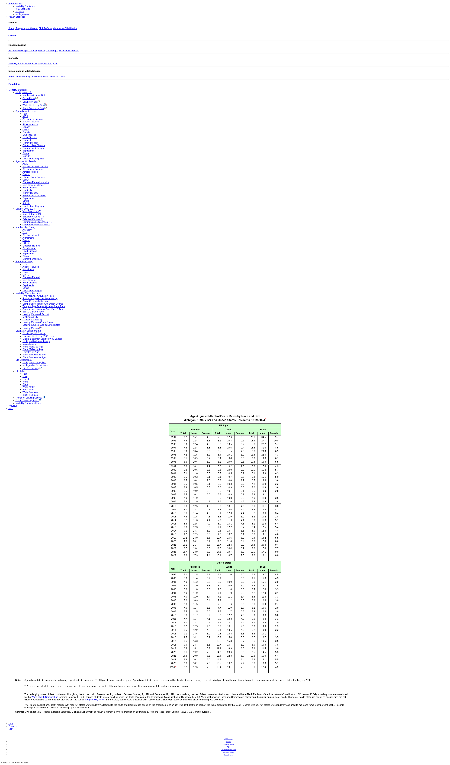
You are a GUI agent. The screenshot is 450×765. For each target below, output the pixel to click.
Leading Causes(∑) (32, 319)
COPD (25, 243)
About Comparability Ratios (36, 301)
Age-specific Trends (25, 161)
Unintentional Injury (32, 259)
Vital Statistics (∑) (31, 211)
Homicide (27, 140)
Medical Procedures (69, 50)
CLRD (25, 129)
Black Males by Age (32, 349)
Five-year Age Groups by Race (38, 296)
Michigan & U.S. (23, 92)
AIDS (25, 116)
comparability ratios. (95, 699)
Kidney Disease (30, 142)
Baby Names (15, 76)
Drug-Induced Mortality (34, 185)
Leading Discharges (48, 50)
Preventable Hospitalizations (22, 50)
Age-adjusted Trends (26, 111)
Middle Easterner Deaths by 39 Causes (42, 338)
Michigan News (228, 752)
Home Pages (15, 3)
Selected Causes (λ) (32, 219)
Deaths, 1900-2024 (25, 208)
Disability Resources (228, 750)
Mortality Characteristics (27, 293)
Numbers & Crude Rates (34, 95)
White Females (30, 392)
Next (10, 408)
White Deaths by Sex (33, 105)
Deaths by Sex (30, 101)
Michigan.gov (22, 14)
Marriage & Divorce (32, 76)
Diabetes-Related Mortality (35, 182)
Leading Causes (30, 328)
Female (26, 379)
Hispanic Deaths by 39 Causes (38, 336)
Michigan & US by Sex (34, 362)
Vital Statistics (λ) (31, 214)
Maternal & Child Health (65, 28)
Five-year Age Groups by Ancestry (39, 298)
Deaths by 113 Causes (34, 333)
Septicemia (28, 150)
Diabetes (26, 132)
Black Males (28, 389)
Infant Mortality (36, 63)
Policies (228, 742)
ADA (228, 747)
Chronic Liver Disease (33, 145)
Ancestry (27, 230)
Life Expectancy (23, 360)
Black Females (30, 395)
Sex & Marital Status (33, 311)
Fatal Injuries (50, 63)
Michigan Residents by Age (36, 341)
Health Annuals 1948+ (54, 76)
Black (25, 384)
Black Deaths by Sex (33, 108)
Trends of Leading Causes (29, 397)
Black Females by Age (34, 357)
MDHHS (19, 11)
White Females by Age (34, 354)
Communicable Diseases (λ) (36, 224)
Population (14, 84)
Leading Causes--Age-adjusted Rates (41, 325)
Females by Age (30, 352)
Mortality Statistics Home (28, 403)
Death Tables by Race (27, 400)
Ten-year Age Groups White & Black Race (43, 306)
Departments (228, 755)
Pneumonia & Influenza (34, 148)
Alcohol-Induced (30, 235)
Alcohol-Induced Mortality (35, 166)
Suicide (26, 156)
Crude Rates (28, 98)
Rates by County (24, 261)
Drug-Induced (29, 135)
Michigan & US (30, 317)
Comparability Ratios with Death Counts (42, 303)
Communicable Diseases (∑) (37, 222)
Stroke (25, 153)
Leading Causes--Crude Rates (37, 322)
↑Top (10, 723)
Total (24, 113)
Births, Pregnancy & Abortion (23, 28)
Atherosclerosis (30, 124)
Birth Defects (45, 28)
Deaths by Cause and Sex (28, 331)
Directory (228, 744)
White (25, 381)
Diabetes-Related (31, 245)
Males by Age (29, 344)
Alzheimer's (28, 237)
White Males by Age (32, 346)
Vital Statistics (22, 9)
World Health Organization (44, 697)
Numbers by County (25, 227)
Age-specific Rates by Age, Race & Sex (42, 309)
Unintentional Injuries (33, 158)
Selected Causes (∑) (33, 216)
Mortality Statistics (25, 6)
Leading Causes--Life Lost (35, 314)
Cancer (12, 35)
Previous (12, 405)
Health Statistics (16, 16)
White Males (28, 387)
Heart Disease (29, 137)
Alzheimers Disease (32, 119)
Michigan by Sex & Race (35, 365)
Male (24, 376)
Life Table (20, 371)
